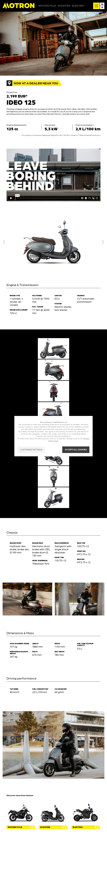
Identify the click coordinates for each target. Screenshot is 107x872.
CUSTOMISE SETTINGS (31, 450)
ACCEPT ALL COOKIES (76, 450)
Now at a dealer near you (36, 83)
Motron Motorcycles (19, 6)
